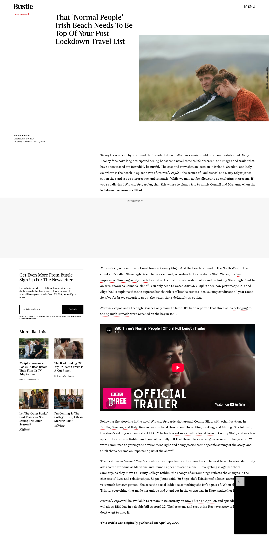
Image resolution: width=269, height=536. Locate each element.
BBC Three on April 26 (201, 501)
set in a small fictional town (194, 433)
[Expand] (238, 479)
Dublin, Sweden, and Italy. (119, 427)
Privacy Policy (29, 318)
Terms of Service (73, 316)
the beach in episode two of (149, 173)
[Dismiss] (263, 479)
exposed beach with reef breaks (165, 291)
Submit (73, 309)
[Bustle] (23, 6)
